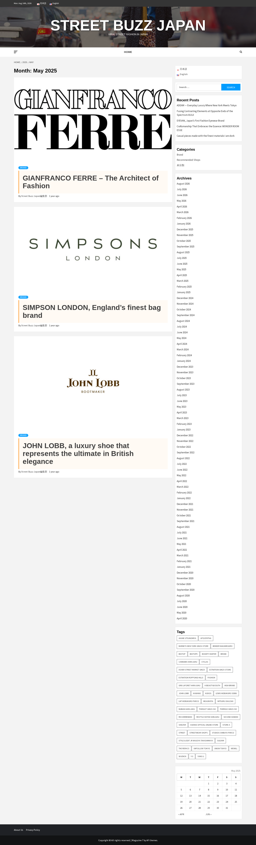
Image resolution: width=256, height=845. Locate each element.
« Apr (181, 814)
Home (128, 52)
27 (190, 807)
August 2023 (183, 389)
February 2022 (184, 492)
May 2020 (181, 612)
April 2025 (182, 275)
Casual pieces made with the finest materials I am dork (206, 135)
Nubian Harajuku (187, 709)
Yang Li (200, 756)
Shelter (182, 724)
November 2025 (185, 235)
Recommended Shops (188, 160)
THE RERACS (184, 748)
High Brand (229, 685)
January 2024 (184, 361)
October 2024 (184, 309)
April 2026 (182, 206)
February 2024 (184, 355)
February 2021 (184, 561)
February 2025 (184, 286)
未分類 (180, 165)
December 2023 (185, 366)
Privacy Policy (33, 829)
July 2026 (182, 189)
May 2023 (181, 406)
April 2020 (182, 618)
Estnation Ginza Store (220, 669)
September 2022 (185, 452)
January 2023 (184, 429)
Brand (23, 168)
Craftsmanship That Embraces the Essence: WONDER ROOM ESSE (208, 128)
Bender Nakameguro (222, 646)
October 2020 (184, 584)
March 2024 (182, 349)
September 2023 (185, 383)
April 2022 (182, 481)
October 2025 (184, 240)
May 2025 (181, 269)
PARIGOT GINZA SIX (207, 709)
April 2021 (182, 549)
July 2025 (182, 258)
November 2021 (185, 509)
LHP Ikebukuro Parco (189, 701)
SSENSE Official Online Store (204, 724)
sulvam (220, 740)
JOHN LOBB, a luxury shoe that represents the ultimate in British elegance (78, 453)
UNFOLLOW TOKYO (202, 748)
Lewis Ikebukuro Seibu (226, 693)
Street (182, 732)
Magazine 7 (137, 840)
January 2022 (184, 498)
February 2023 (184, 424)
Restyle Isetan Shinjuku (207, 717)
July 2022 (182, 464)
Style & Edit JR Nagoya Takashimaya (196, 740)
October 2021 (184, 515)
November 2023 (185, 372)
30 (218, 807)
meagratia (208, 701)
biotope (194, 654)
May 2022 (181, 475)
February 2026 (184, 218)
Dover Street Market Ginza (192, 669)
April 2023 (182, 412)
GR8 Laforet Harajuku (189, 685)
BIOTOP (182, 654)
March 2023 (182, 418)
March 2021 (182, 555)
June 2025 (182, 263)
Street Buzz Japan (128, 25)
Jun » (208, 814)
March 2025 (182, 280)
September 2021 (185, 521)
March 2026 (182, 212)
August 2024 (183, 321)
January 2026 (184, 223)
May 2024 (181, 338)
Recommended (185, 717)
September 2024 (185, 315)
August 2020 (183, 595)
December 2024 (185, 298)
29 (208, 807)
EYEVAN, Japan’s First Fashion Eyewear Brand (200, 120)
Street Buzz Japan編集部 (34, 195)
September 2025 (185, 246)
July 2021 (182, 532)
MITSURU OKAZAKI (225, 701)
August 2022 (183, 458)
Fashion (211, 677)
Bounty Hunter (209, 654)
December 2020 (185, 572)
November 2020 (185, 578)
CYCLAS (204, 661)
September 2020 (185, 589)
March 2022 (182, 486)
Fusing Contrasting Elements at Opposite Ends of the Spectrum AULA (205, 113)
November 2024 (185, 303)
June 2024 (182, 332)
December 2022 (185, 435)
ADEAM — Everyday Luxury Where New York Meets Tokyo (207, 105)
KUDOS (208, 693)
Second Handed (231, 717)
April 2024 (182, 343)
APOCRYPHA (205, 638)
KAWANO (197, 693)
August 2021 (183, 527)
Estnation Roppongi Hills (191, 677)
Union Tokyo (220, 748)
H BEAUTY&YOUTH (212, 685)
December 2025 (185, 229)
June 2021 (182, 538)
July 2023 (182, 395)
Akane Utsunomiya (187, 638)
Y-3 (192, 756)
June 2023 (182, 401)
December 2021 (185, 504)
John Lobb (184, 693)
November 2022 (185, 441)
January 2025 (184, 292)
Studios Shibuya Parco (223, 732)
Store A (226, 724)
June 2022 (182, 469)
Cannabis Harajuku (188, 661)
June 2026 (182, 195)
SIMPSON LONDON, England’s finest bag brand (92, 311)
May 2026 (181, 200)
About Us (18, 829)
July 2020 (182, 601)
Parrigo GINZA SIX (228, 709)
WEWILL (234, 748)
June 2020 (182, 607)
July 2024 (182, 326)
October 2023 (184, 378)
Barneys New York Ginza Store (193, 646)
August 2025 (183, 252)
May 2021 (181, 544)
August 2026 (183, 183)
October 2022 (184, 446)
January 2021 (184, 566)
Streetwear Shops (198, 732)
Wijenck (182, 756)
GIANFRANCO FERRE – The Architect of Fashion (91, 182)
